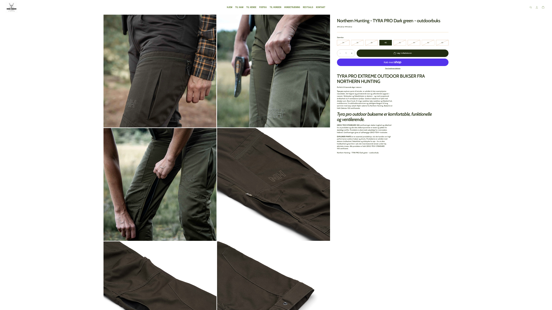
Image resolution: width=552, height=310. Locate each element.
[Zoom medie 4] (273, 184)
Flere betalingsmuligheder (392, 68)
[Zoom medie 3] (159, 184)
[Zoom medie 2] (273, 71)
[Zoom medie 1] (159, 71)
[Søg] (531, 7)
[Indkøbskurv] (543, 7)
